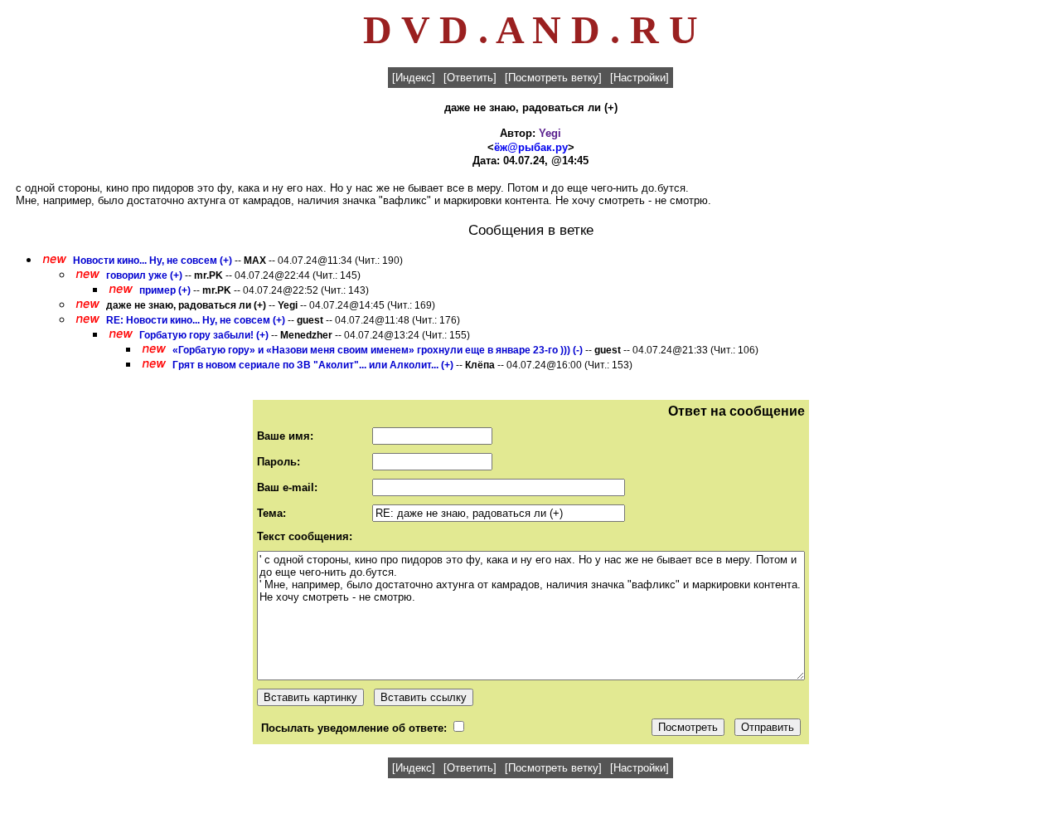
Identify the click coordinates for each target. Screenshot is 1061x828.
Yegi (550, 133)
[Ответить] (470, 77)
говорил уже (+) (144, 275)
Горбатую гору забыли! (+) (204, 335)
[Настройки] (639, 77)
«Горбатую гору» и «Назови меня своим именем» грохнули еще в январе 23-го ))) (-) (377, 350)
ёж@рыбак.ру (531, 147)
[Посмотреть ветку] (553, 77)
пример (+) (165, 290)
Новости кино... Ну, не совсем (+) (152, 260)
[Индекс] (413, 77)
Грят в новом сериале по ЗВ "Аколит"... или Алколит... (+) (312, 365)
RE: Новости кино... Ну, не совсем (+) (195, 320)
